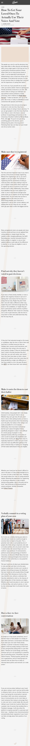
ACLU (17, 439)
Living (2, 7)
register (3, 198)
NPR (5, 364)
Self (9, 119)
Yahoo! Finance (8, 488)
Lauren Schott (6, 24)
